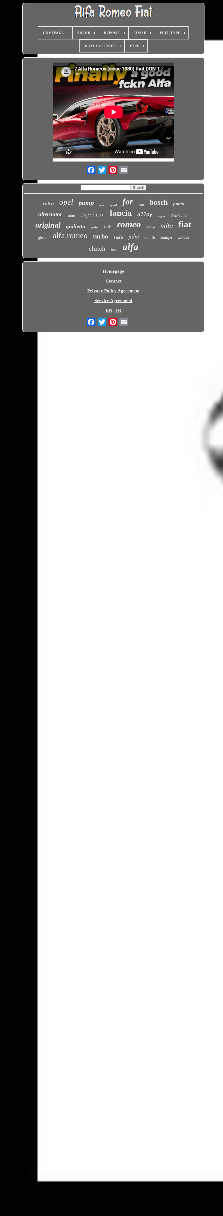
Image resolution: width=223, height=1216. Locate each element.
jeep (141, 204)
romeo (129, 224)
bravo (150, 227)
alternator (50, 214)
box (114, 250)
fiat (184, 224)
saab (118, 237)
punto (178, 203)
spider (95, 227)
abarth (149, 237)
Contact (114, 281)
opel (66, 202)
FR (118, 310)
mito (166, 224)
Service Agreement (113, 300)
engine (161, 216)
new (101, 205)
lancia (121, 213)
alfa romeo (70, 235)
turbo (100, 236)
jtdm (133, 236)
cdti (108, 226)
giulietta (75, 226)
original (48, 225)
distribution (179, 215)
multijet (166, 238)
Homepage (113, 271)
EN (109, 310)
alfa (130, 246)
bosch (159, 202)
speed (113, 205)
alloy (144, 215)
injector (92, 215)
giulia (42, 237)
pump (86, 202)
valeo (48, 203)
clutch (97, 248)
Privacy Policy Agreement (113, 290)
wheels (183, 237)
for (127, 201)
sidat (71, 215)
